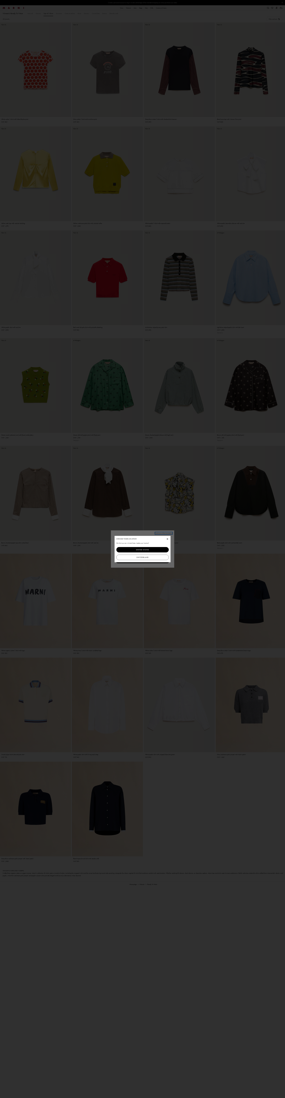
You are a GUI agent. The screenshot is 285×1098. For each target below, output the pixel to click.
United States (142, 550)
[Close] (167, 539)
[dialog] (143, 549)
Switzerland (143, 557)
